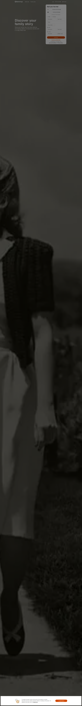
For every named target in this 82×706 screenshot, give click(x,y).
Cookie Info (35, 702)
